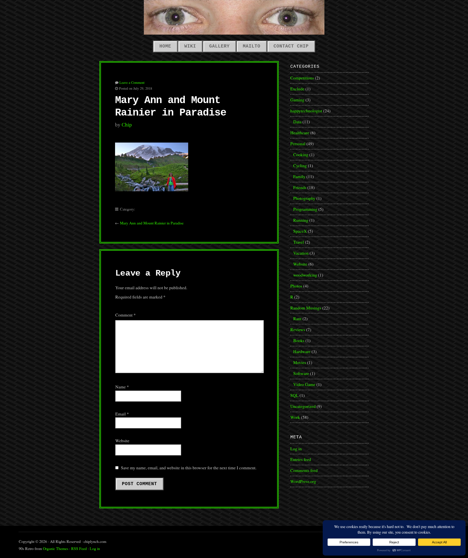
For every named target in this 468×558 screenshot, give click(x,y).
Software (301, 373)
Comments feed (304, 470)
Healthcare (299, 132)
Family (299, 176)
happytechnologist (306, 111)
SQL (294, 395)
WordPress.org (303, 481)
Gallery (219, 46)
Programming (305, 209)
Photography (304, 198)
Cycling (300, 165)
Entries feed (300, 459)
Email (122, 414)
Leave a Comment (132, 82)
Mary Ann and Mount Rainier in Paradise (152, 222)
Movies (299, 362)
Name (122, 387)
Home (165, 46)
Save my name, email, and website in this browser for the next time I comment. (188, 468)
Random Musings (305, 308)
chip (127, 125)
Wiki (190, 46)
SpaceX (300, 231)
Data (297, 122)
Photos (296, 286)
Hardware (302, 351)
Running (300, 220)
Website (122, 440)
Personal (297, 143)
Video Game (304, 384)
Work (295, 417)
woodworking (305, 275)
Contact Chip (291, 46)
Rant (297, 318)
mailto (251, 46)
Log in (296, 449)
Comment (125, 315)
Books (298, 340)
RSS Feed (79, 548)
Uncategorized (303, 406)
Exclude (297, 89)
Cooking (300, 154)
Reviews (297, 329)
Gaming (297, 100)
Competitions (302, 78)
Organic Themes (55, 548)
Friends (299, 187)
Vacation (301, 253)
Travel (298, 242)
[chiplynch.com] (234, 17)
